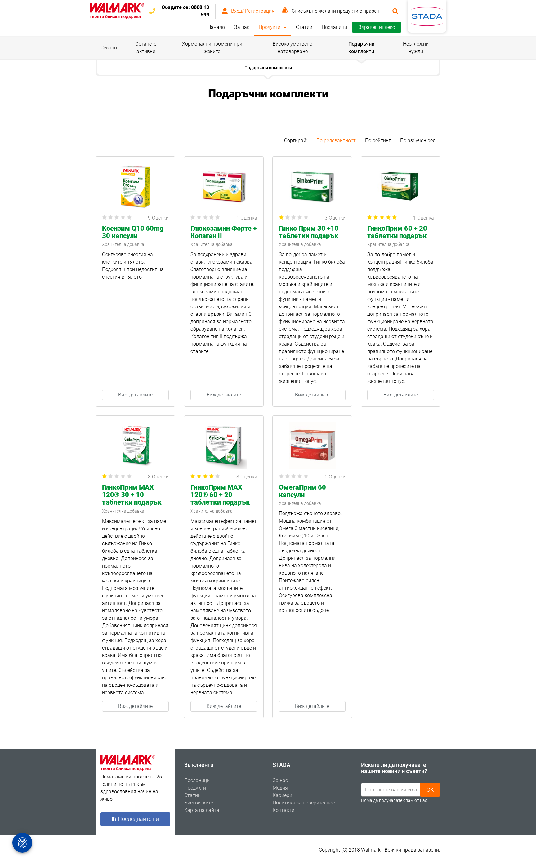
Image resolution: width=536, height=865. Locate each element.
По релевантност (336, 140)
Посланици (334, 27)
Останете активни (145, 47)
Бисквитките (198, 803)
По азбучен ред (418, 140)
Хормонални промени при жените (212, 47)
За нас (241, 27)
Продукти (269, 27)
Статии (304, 27)
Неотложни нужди (416, 47)
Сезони (108, 48)
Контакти (283, 810)
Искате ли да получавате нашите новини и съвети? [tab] (394, 768)
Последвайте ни (138, 819)
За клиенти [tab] (198, 765)
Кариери (282, 795)
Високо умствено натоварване (292, 47)
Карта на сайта (201, 810)
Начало (216, 27)
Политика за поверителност (305, 803)
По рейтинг (378, 140)
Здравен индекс (376, 27)
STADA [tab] (281, 765)
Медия (280, 788)
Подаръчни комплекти (361, 47)
